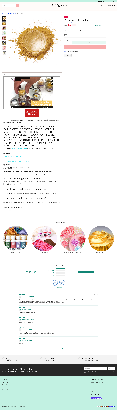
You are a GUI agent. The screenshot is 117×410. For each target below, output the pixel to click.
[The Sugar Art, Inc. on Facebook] (98, 1)
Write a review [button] (86, 272)
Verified (58, 287)
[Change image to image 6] (4, 43)
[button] (98, 25)
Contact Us (95, 387)
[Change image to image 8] (4, 52)
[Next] (114, 239)
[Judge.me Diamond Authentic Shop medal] (55, 282)
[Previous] (2, 239)
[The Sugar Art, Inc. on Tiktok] (102, 1)
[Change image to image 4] (4, 33)
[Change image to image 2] (4, 23)
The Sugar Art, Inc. (70, 22)
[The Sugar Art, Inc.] (58, 5)
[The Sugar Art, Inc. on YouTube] (103, 1)
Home (3, 13)
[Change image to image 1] (4, 18)
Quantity (66, 40)
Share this (69, 55)
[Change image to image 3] (4, 28)
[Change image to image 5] (4, 38)
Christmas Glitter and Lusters (11, 13)
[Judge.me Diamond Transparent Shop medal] (62, 282)
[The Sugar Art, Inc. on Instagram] (100, 1)
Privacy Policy (5, 389)
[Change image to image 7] (4, 48)
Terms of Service (5, 382)
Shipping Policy (5, 384)
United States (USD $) (110, 1)
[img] (22, 294)
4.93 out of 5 (34, 271)
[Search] (17, 5)
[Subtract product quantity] (65, 42)
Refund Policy (5, 387)
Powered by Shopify (21, 406)
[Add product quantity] (70, 42)
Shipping (66, 51)
